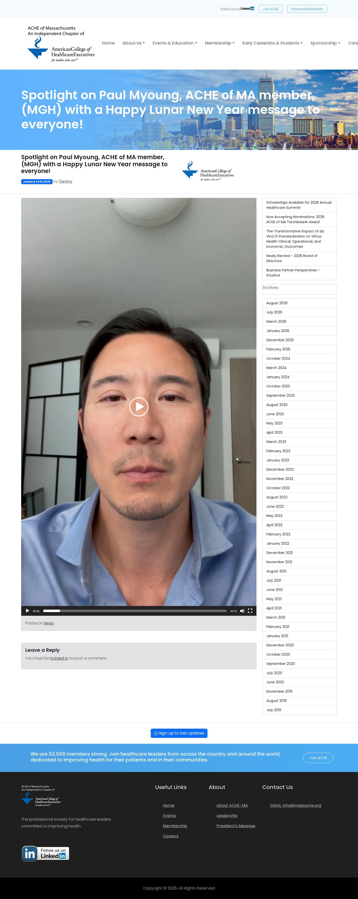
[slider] (134, 611)
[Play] (27, 610)
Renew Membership (307, 8)
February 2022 (278, 534)
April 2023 (274, 432)
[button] (139, 407)
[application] (138, 407)
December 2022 (280, 469)
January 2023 (277, 460)
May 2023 (274, 423)
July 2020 (274, 672)
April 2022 (274, 525)
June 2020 (275, 682)
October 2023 (278, 386)
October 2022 (278, 488)
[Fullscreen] (250, 610)
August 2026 (277, 303)
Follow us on (231, 8)
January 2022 (277, 543)
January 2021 (277, 635)
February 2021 (277, 626)
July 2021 (273, 580)
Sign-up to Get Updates (181, 733)
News (49, 623)
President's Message (236, 826)
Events (169, 815)
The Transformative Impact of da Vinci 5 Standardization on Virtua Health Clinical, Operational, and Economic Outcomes (295, 239)
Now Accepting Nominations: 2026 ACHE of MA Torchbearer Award (295, 219)
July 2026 (274, 312)
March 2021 (275, 617)
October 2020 (278, 654)
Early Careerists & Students (271, 43)
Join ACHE (271, 8)
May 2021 (274, 598)
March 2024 (276, 367)
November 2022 (279, 478)
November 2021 (279, 562)
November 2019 (279, 691)
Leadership (227, 815)
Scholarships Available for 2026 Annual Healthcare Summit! (298, 205)
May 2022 (274, 515)
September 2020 (280, 663)
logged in (59, 658)
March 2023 (276, 441)
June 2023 (275, 414)
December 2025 (280, 340)
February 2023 (278, 451)
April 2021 (274, 608)
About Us (131, 43)
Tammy (65, 181)
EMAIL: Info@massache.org (295, 805)
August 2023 (276, 404)
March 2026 (276, 321)
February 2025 (278, 349)
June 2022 (275, 506)
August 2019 (276, 700)
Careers (171, 836)
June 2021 (274, 589)
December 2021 (279, 552)
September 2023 (280, 395)
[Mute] (242, 610)
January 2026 (277, 330)
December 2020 (280, 645)
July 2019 (273, 709)
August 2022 (276, 497)
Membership (218, 43)
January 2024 (278, 377)
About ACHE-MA (232, 805)
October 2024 (278, 358)
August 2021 (276, 571)
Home (108, 43)
